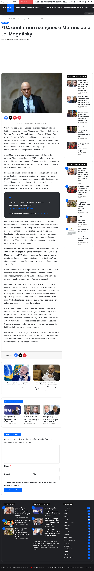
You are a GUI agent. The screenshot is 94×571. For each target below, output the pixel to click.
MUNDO (37, 8)
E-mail (7, 474)
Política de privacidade (63, 567)
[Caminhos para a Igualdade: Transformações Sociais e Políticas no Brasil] (72, 203)
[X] (10, 118)
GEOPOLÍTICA (68, 537)
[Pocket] (19, 118)
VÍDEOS (87, 8)
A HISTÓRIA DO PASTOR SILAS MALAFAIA (23, 521)
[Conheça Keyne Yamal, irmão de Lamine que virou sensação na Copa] (72, 145)
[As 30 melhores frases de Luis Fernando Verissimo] (72, 219)
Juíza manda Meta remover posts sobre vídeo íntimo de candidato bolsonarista (83, 115)
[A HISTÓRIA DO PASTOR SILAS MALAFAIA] (9, 523)
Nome (7, 466)
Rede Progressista (8, 39)
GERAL (66, 511)
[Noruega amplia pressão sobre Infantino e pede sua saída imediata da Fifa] (12, 410)
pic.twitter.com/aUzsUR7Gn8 (21, 208)
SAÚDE (66, 552)
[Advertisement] (47, 56)
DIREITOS (53, 8)
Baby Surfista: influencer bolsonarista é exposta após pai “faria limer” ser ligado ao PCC (83, 174)
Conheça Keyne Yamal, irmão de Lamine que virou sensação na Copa (84, 147)
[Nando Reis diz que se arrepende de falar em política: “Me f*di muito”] (72, 129)
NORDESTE (30, 8)
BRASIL (23, 8)
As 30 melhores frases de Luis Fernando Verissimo (83, 220)
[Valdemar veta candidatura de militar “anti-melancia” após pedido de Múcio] (51, 410)
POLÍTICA (10, 8)
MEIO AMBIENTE (69, 557)
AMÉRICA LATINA (69, 522)
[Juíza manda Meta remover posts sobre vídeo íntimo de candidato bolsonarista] (72, 113)
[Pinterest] (15, 118)
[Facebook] (6, 118)
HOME (4, 8)
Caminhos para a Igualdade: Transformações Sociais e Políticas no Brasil (84, 205)
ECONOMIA (45, 8)
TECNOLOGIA (68, 549)
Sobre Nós (89, 567)
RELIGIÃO (80, 8)
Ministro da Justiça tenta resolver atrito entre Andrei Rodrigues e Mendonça (31, 418)
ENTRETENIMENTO (70, 8)
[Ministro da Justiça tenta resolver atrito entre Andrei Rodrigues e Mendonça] (32, 410)
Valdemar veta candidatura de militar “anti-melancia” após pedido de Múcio (50, 418)
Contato (73, 567)
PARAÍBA (17, 8)
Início (4, 19)
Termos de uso (81, 567)
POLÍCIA (60, 8)
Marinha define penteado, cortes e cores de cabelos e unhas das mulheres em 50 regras (83, 235)
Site (34, 474)
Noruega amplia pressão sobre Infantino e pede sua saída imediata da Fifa (12, 418)
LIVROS (66, 555)
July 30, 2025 (42, 213)
